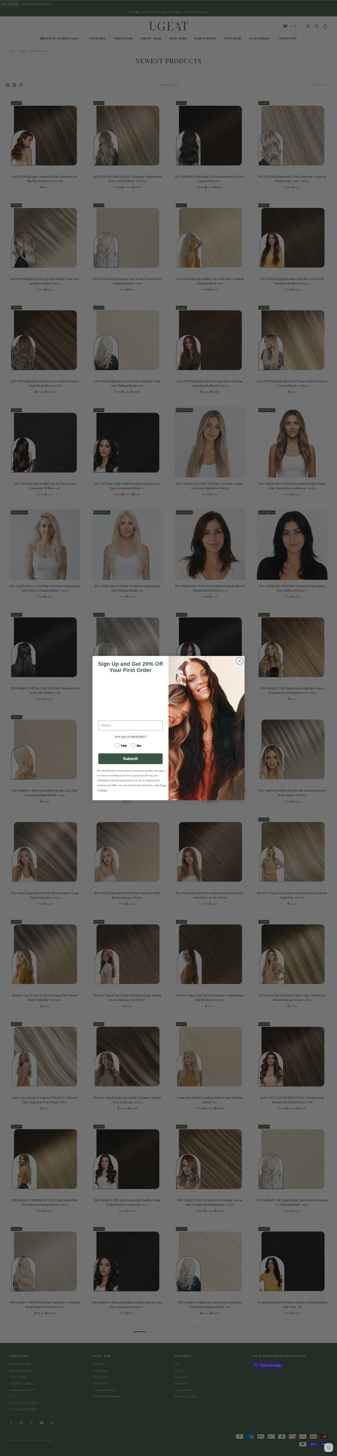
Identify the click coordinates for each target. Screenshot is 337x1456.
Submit (130, 758)
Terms (163, 785)
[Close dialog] (239, 661)
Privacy (103, 790)
